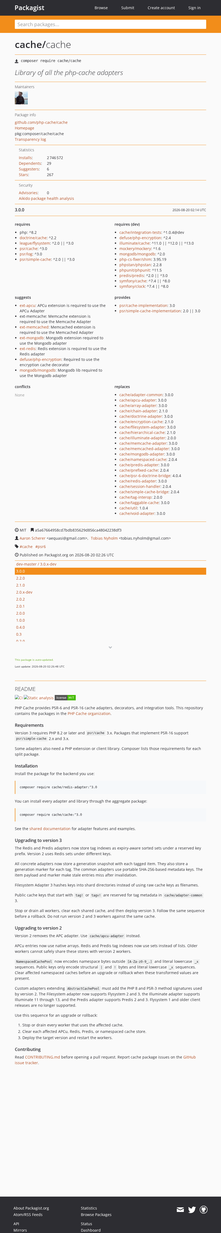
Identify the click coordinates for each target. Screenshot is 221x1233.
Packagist (29, 7)
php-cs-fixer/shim (135, 259)
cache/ (30, 44)
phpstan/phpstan (135, 264)
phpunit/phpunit (134, 270)
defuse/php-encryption (140, 237)
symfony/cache (132, 280)
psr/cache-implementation (143, 305)
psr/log (26, 253)
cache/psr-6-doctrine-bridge (144, 475)
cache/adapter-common (141, 394)
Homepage (24, 128)
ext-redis (28, 348)
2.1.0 (20, 585)
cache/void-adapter (136, 513)
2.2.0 (20, 578)
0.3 (19, 634)
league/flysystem (35, 243)
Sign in (194, 7)
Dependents (30, 163)
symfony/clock (132, 286)
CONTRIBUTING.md (42, 1057)
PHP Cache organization (89, 713)
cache (27, 546)
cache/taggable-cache (139, 502)
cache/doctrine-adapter (140, 416)
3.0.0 (20, 571)
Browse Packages (96, 1214)
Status (86, 1223)
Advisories (28, 192)
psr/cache (28, 248)
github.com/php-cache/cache (41, 122)
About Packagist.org (31, 1208)
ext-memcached (34, 327)
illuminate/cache (134, 243)
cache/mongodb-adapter (141, 454)
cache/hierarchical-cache (142, 432)
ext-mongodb (32, 337)
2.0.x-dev (24, 592)
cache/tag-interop (135, 497)
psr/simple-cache (35, 259)
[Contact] (180, 1210)
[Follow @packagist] (192, 1210)
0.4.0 (20, 627)
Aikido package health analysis (46, 198)
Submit (127, 7)
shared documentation (50, 828)
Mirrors (20, 1230)
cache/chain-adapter (138, 410)
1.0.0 (20, 620)
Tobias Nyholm (104, 538)
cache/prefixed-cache (138, 470)
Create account (161, 7)
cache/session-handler (139, 486)
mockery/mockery (135, 248)
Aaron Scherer (33, 538)
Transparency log (30, 139)
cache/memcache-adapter (143, 443)
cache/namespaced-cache (142, 459)
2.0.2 (20, 599)
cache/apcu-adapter (137, 400)
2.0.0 (20, 613)
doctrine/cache (33, 237)
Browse (101, 7)
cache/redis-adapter (137, 481)
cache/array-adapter (137, 405)
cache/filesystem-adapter (142, 427)
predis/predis (131, 275)
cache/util (128, 508)
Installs (25, 157)
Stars (23, 174)
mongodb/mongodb (137, 253)
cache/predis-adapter (138, 464)
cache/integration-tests (140, 232)
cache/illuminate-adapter (142, 437)
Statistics (89, 1208)
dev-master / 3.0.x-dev (36, 564)
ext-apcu (27, 305)
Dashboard (91, 1230)
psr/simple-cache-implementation (150, 310)
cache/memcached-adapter (144, 448)
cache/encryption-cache (141, 421)
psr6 (42, 546)
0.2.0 (20, 641)
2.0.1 (20, 606)
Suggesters (29, 169)
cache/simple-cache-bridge (143, 491)
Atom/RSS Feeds (28, 1214)
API (16, 1223)
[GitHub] (204, 1210)
